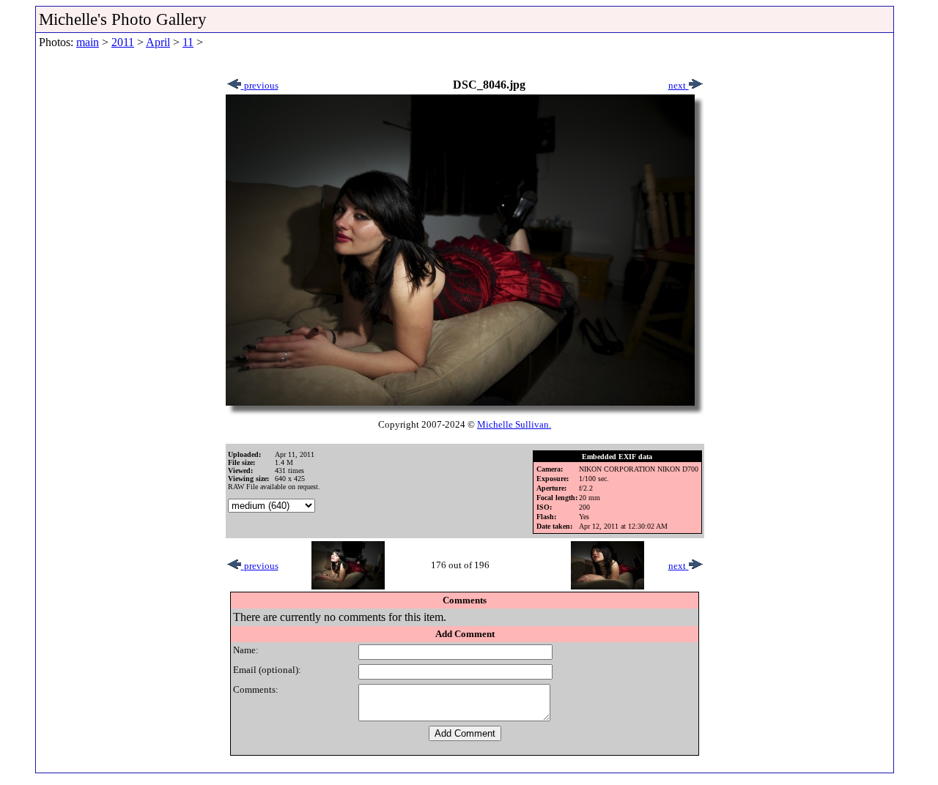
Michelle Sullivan (513, 424)
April (158, 42)
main (87, 42)
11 (187, 42)
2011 (122, 42)
